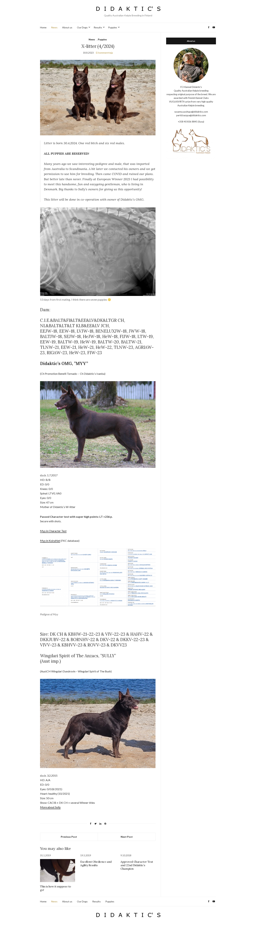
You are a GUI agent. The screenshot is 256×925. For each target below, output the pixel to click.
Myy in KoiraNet (50, 540)
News (54, 27)
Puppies (112, 27)
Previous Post (69, 836)
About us (67, 27)
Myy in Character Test (53, 531)
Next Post (127, 836)
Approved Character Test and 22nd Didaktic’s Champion (137, 865)
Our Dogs (82, 27)
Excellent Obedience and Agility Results (96, 863)
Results (98, 27)
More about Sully (50, 807)
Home (43, 27)
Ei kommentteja (104, 52)
